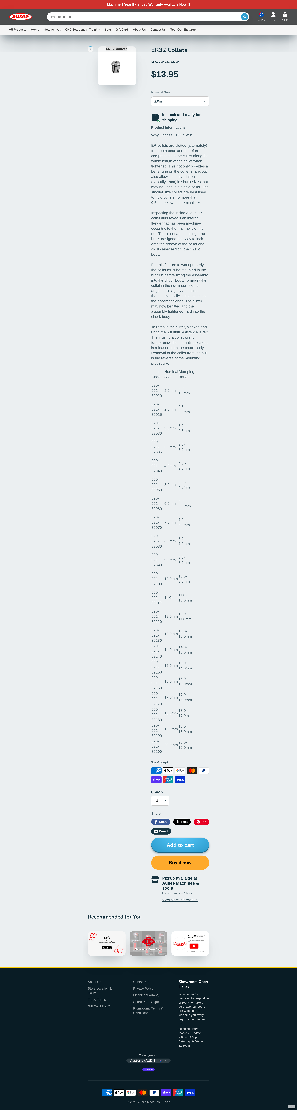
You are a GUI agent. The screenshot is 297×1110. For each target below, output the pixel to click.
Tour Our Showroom (184, 30)
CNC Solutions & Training (82, 30)
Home (35, 30)
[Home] (20, 17)
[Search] (244, 16)
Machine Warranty (146, 995)
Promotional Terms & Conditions (148, 1011)
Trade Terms (97, 999)
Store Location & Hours (100, 991)
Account (273, 16)
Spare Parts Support (147, 1002)
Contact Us (158, 30)
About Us (139, 30)
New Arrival (52, 30)
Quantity (157, 792)
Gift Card (122, 30)
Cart (285, 16)
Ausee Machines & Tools (154, 1102)
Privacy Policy (143, 988)
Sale (108, 30)
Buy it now (180, 862)
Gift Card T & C (99, 1006)
